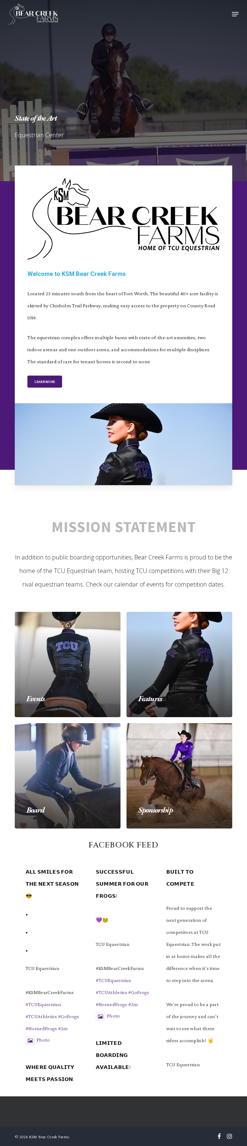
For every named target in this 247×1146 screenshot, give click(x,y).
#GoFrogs (68, 1016)
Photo (43, 1040)
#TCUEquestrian (43, 1004)
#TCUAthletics (41, 1016)
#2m (63, 1028)
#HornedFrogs (41, 1028)
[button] (235, 14)
